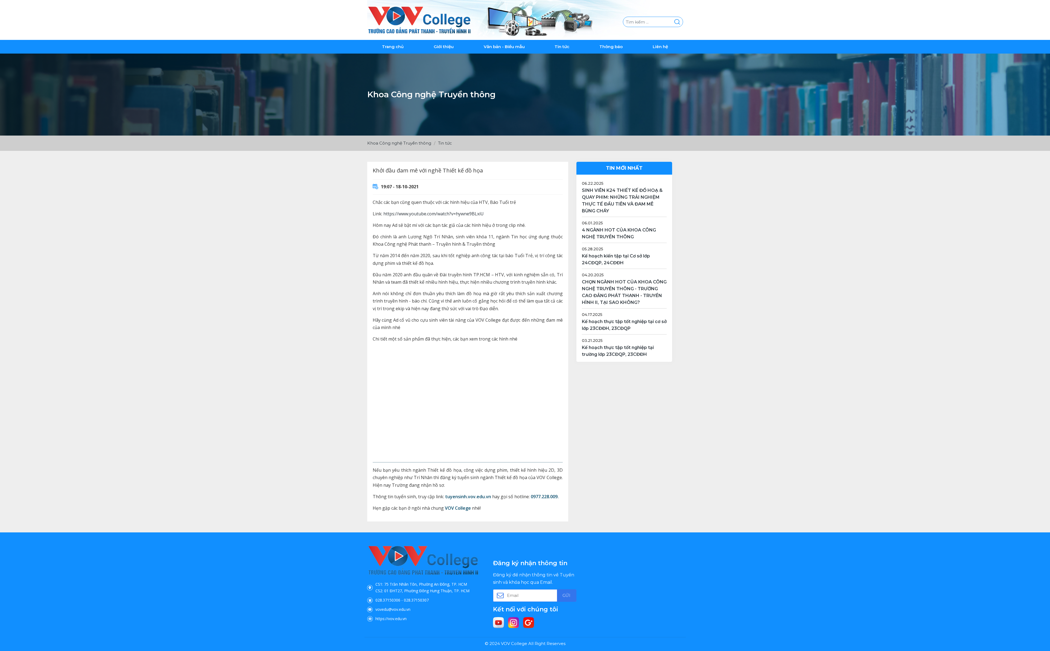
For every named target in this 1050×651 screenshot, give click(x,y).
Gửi (566, 595)
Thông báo (611, 46)
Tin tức (562, 46)
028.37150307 (416, 600)
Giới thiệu (444, 46)
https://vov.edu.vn (391, 618)
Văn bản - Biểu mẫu (504, 46)
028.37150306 (387, 600)
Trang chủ (393, 46)
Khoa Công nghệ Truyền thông (399, 143)
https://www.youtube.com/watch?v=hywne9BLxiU (433, 214)
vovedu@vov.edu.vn (392, 609)
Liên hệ (660, 46)
